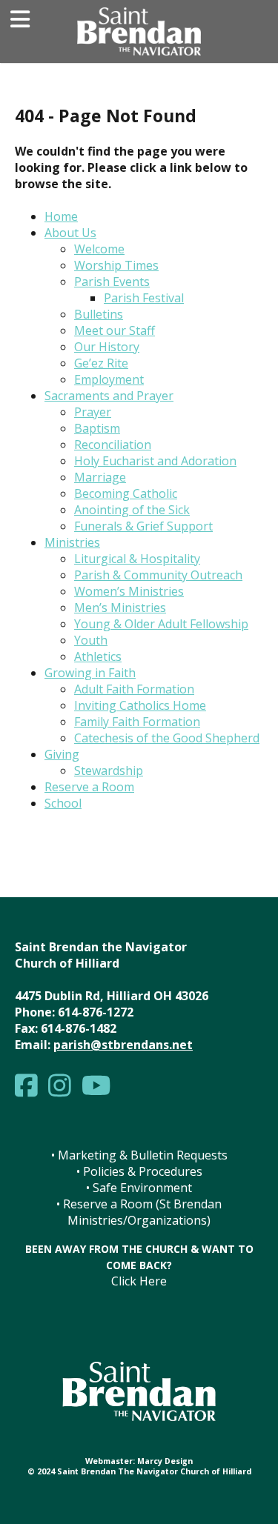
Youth (90, 640)
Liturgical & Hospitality (137, 558)
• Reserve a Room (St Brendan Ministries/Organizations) (139, 1212)
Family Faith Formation (137, 721)
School (63, 803)
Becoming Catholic (125, 493)
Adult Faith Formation (134, 689)
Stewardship (108, 770)
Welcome (99, 249)
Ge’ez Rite (101, 363)
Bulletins (98, 314)
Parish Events (112, 281)
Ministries (72, 542)
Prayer (92, 412)
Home (61, 216)
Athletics (98, 656)
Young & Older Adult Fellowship (161, 624)
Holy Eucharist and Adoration (155, 461)
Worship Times (116, 265)
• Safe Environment (139, 1187)
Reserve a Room (89, 787)
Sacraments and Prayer (108, 395)
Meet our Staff (114, 330)
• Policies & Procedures (139, 1171)
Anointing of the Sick (132, 510)
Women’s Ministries (129, 591)
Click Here (139, 1281)
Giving (61, 754)
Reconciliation (112, 444)
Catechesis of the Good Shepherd (166, 738)
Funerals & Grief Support (143, 526)
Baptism (97, 428)
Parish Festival (144, 298)
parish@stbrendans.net (123, 1044)
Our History (106, 347)
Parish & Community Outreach (158, 575)
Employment (109, 379)
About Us (70, 232)
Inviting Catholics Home (140, 705)
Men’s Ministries (120, 607)
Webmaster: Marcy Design (139, 1461)
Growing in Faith (90, 673)
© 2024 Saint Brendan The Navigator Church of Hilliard (139, 1471)
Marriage (100, 477)
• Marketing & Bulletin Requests (139, 1155)
